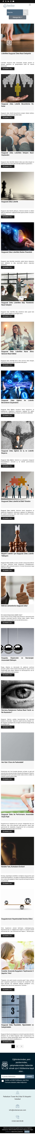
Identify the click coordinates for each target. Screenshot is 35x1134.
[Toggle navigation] (30, 4)
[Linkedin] (8, 1)
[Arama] (25, 12)
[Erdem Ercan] (9, 6)
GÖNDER (29, 1076)
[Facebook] (3, 1)
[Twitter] (5, 1)
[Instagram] (11, 1)
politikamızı (8, 1131)
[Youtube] (13, 1)
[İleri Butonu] (21, 1046)
